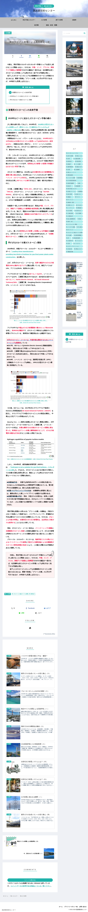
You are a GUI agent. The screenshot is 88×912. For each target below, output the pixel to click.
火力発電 (8, 594)
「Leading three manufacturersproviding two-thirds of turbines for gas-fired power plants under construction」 (29, 254)
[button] (47, 56)
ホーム (61, 906)
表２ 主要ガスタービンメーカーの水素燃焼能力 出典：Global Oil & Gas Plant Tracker (30, 459)
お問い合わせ (82, 906)
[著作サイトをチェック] (30, 628)
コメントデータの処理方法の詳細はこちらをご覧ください (30, 886)
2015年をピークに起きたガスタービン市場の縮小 (24, 96)
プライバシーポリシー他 (71, 906)
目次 (26, 87)
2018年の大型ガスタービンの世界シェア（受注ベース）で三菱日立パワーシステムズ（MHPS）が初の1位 (30, 127)
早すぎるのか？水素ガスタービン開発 (21, 99)
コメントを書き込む (30, 880)
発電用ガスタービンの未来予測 (22, 92)
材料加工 (33, 594)
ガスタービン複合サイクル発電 (20, 594)
